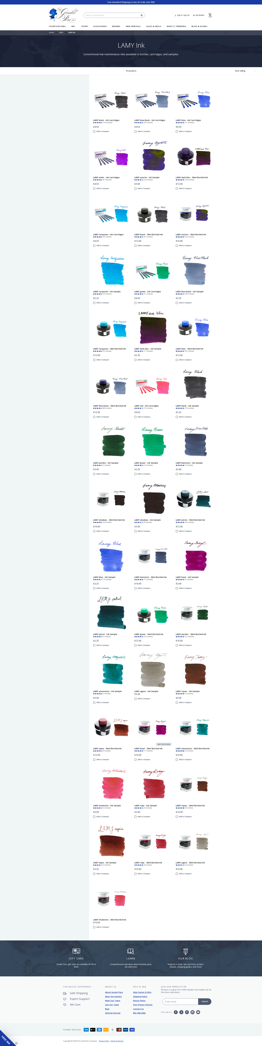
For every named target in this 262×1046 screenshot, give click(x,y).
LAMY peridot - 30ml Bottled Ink (191, 634)
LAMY (61, 33)
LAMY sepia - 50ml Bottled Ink (107, 748)
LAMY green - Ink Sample (146, 463)
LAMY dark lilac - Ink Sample (147, 348)
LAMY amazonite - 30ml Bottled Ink (193, 748)
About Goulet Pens (114, 992)
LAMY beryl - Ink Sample (187, 577)
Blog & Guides (199, 26)
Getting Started (112, 1013)
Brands (116, 26)
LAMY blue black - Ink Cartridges (149, 120)
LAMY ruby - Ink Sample (145, 805)
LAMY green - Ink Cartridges (147, 291)
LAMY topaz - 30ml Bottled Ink (190, 805)
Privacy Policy (104, 1041)
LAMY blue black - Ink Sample (189, 291)
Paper (84, 26)
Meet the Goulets (113, 996)
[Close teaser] (16, 1043)
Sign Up (205, 1001)
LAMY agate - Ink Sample (146, 691)
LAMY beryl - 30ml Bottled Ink (148, 748)
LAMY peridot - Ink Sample (105, 463)
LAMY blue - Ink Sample (104, 577)
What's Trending (176, 26)
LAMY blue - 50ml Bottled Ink (189, 348)
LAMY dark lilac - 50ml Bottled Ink (192, 177)
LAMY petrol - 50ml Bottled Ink (190, 520)
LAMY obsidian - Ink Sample (147, 520)
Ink (73, 26)
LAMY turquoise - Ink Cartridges (108, 234)
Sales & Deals (154, 26)
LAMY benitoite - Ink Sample (189, 463)
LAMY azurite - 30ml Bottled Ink (191, 234)
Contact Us (138, 1009)
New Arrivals (133, 26)
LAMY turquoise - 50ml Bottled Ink (109, 348)
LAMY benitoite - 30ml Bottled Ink (150, 577)
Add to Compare (102, 131)
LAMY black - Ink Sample (187, 406)
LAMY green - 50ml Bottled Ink (148, 634)
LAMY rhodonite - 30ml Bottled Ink (109, 919)
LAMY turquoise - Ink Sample (106, 291)
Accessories (100, 26)
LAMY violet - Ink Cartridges (106, 177)
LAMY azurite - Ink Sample (146, 177)
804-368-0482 (139, 1013)
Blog (107, 1009)
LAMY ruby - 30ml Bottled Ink (148, 862)
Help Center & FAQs (142, 992)
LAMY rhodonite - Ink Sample (107, 805)
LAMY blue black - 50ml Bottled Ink (109, 406)
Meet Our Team (112, 1000)
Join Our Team (112, 1004)
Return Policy (139, 1000)
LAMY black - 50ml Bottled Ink (148, 234)
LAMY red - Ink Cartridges (146, 406)
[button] (97, 122)
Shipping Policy (140, 996)
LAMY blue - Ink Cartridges (188, 120)
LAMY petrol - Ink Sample (105, 634)
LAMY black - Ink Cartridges (106, 120)
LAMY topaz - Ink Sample (188, 691)
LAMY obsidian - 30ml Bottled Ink (109, 520)
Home (51, 33)
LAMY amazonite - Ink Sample (107, 691)
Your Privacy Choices (142, 1004)
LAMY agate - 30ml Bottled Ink (190, 862)
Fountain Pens (57, 26)
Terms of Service (116, 1041)
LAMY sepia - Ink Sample (104, 862)
